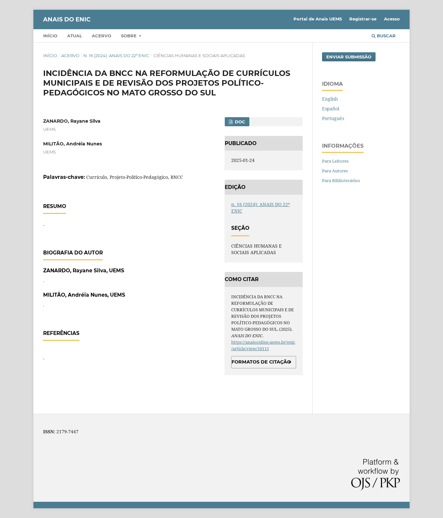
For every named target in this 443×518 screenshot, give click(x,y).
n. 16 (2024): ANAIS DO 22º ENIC (116, 55)
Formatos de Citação (261, 362)
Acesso (392, 18)
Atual (74, 35)
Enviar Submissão (348, 56)
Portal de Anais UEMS (317, 18)
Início (50, 35)
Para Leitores (335, 161)
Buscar (386, 35)
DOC (239, 121)
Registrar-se (363, 18)
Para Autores (335, 171)
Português (333, 118)
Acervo (101, 35)
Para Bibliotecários (341, 180)
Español (330, 108)
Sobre (129, 35)
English (330, 99)
